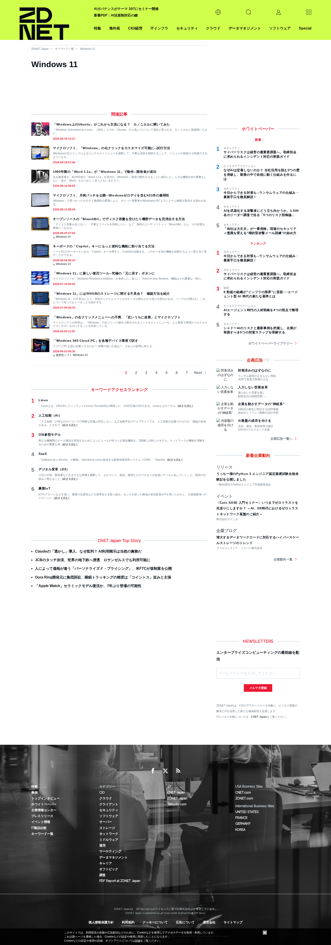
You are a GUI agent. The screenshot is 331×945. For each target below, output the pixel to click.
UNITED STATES (246, 812)
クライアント (108, 804)
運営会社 (209, 922)
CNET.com (243, 792)
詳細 (138, 940)
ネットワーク (108, 834)
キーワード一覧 (64, 48)
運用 (102, 845)
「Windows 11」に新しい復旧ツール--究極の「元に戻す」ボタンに (104, 273)
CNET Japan (259, 716)
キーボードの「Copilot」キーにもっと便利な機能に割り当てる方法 (104, 246)
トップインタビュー (45, 798)
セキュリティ (187, 28)
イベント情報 (40, 822)
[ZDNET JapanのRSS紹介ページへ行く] (178, 770)
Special (305, 28)
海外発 (114, 28)
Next (198, 373)
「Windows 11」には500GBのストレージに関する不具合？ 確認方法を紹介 (111, 293)
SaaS (43, 453)
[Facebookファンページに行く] (152, 770)
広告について (185, 922)
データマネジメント (245, 28)
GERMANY (243, 823)
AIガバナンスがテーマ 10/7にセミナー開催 (126, 9)
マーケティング (110, 851)
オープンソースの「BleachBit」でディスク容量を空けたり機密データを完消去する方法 (119, 219)
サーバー (105, 822)
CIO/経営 (135, 28)
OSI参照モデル (50, 434)
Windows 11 (87, 48)
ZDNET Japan (40, 48)
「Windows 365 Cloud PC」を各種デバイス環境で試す (95, 340)
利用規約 (128, 922)
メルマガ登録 (258, 688)
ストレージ (107, 828)
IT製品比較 (39, 828)
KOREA (240, 829)
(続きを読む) (185, 406)
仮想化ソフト (64, 355)
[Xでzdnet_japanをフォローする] (165, 770)
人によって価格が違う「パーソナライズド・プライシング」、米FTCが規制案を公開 (103, 568)
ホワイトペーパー (44, 804)
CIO (102, 792)
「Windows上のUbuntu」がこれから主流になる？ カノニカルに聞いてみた (111, 124)
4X (169, 786)
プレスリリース (42, 816)
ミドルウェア (108, 839)
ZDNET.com (244, 798)
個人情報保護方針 (101, 922)
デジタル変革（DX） (54, 469)
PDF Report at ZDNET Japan (119, 881)
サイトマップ (233, 922)
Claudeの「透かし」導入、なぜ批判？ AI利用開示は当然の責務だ (88, 551)
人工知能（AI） (50, 415)
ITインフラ (159, 28)
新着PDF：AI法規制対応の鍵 (116, 15)
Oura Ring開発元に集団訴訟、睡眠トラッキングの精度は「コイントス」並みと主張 (103, 577)
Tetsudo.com (176, 804)
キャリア (105, 863)
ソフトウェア (280, 28)
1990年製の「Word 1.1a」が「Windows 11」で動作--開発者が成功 (104, 171)
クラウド (213, 28)
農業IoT (45, 488)
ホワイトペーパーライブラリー (270, 343)
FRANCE (241, 818)
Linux (43, 400)
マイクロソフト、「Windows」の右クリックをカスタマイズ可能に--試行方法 (111, 148)
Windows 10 (63, 236)
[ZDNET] (54, 20)
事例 (34, 792)
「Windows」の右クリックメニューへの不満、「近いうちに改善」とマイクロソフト (117, 317)
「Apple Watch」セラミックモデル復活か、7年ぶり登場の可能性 (88, 586)
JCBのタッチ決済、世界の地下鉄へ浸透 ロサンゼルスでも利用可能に (92, 560)
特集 (97, 28)
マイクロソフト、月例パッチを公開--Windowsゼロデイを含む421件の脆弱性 (111, 195)
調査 (102, 875)
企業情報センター (44, 810)
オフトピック (108, 869)
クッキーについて (155, 922)
